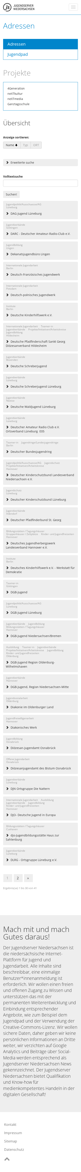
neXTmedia (15, 99)
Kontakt (10, 1124)
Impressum (13, 1133)
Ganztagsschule (18, 104)
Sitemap (10, 1141)
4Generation (16, 88)
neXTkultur (15, 94)
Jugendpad (17, 54)
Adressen (16, 44)
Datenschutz (14, 1149)
